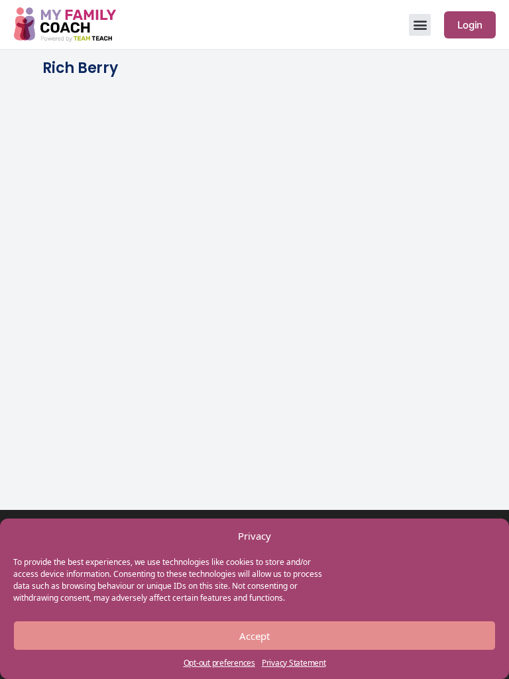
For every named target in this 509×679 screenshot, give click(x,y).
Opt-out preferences (219, 662)
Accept (254, 636)
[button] (420, 25)
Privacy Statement (294, 662)
